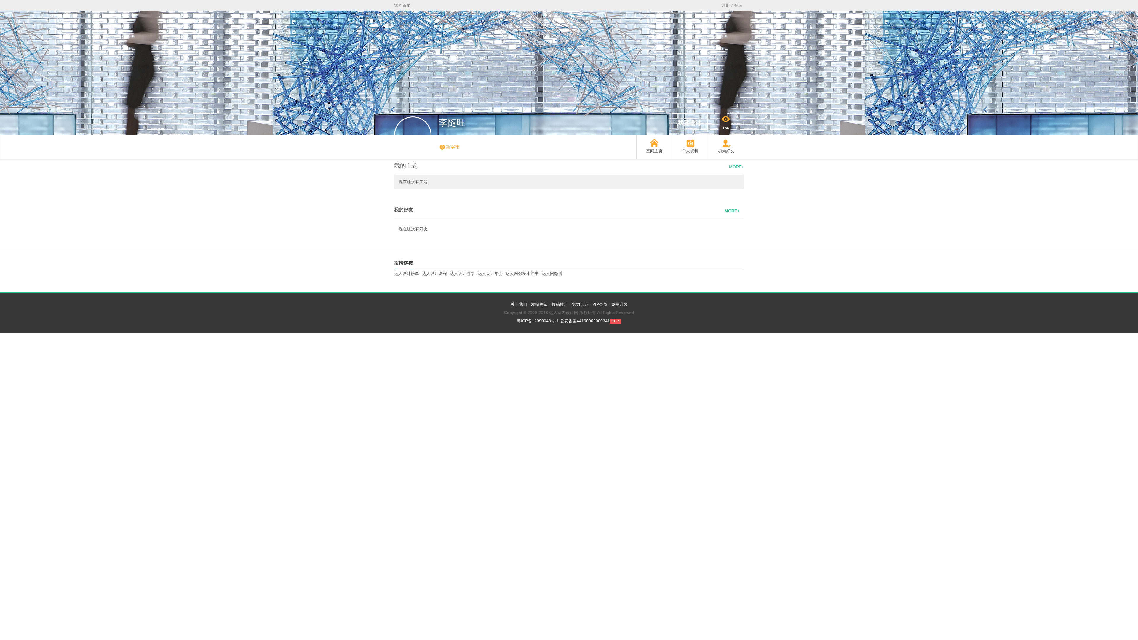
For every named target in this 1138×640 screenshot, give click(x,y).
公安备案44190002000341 (585, 321)
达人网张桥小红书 (522, 273)
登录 (738, 5)
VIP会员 (599, 304)
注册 (726, 5)
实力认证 (580, 304)
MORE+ (736, 166)
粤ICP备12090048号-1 (538, 321)
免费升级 (619, 304)
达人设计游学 (462, 273)
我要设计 (689, 122)
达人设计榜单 (406, 273)
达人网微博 (552, 273)
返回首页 (402, 5)
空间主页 (654, 150)
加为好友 (726, 150)
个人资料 (690, 150)
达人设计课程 (434, 273)
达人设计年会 (490, 273)
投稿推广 (560, 304)
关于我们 (519, 304)
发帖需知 (539, 304)
